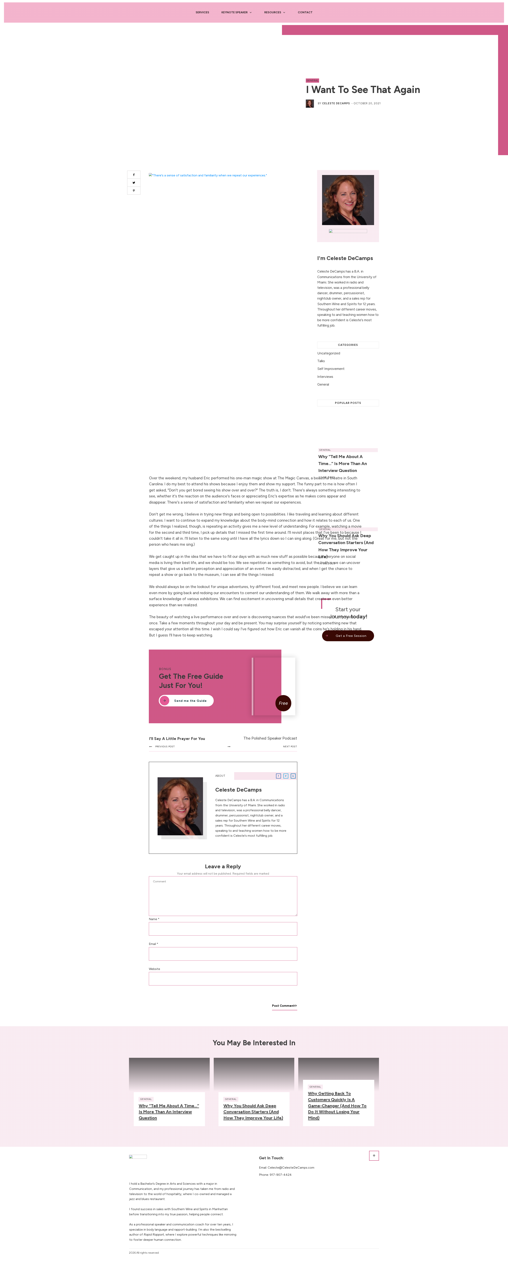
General (312, 80)
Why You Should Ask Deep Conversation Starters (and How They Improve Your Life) (253, 1112)
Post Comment (283, 1006)
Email (153, 944)
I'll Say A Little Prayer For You (177, 738)
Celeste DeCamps (336, 103)
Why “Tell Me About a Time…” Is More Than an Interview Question (169, 1112)
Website (154, 969)
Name (154, 919)
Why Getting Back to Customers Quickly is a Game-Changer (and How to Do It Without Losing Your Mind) (337, 1106)
